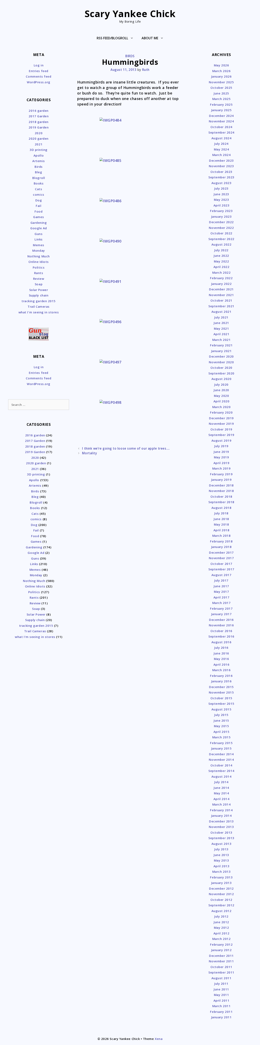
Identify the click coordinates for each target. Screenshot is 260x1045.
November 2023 (221, 166)
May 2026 (221, 65)
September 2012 (221, 905)
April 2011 (221, 1000)
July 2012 (221, 916)
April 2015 (221, 732)
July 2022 (221, 250)
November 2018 (221, 491)
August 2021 (221, 312)
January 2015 (221, 748)
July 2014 (221, 782)
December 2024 (221, 116)
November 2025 (221, 82)
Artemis (38, 161)
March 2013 (221, 871)
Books (39, 183)
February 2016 (221, 676)
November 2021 (221, 295)
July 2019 (221, 446)
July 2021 (221, 317)
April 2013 (221, 866)
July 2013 (221, 849)
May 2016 (221, 659)
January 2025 (221, 110)
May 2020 (221, 396)
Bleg (38, 172)
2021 (38, 144)
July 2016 (221, 647)
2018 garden (39, 122)
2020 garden (39, 138)
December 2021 (221, 289)
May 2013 (221, 860)
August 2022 (221, 244)
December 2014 (221, 754)
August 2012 (221, 911)
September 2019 (221, 435)
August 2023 (221, 183)
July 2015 (221, 715)
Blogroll (38, 178)
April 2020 (221, 401)
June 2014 (221, 788)
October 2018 (221, 496)
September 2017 (221, 569)
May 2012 (221, 927)
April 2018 (221, 530)
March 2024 (221, 155)
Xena (158, 1039)
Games (38, 217)
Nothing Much (38, 256)
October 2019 (221, 429)
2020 (38, 133)
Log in (38, 65)
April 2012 (221, 933)
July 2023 (221, 188)
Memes (38, 245)
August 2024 (221, 138)
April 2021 (221, 334)
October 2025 (221, 88)
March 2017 (221, 603)
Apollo (39, 155)
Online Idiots (38, 262)
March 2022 (221, 272)
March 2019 (221, 468)
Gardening (38, 223)
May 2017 (221, 591)
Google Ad (38, 228)
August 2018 (221, 508)
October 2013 (221, 832)
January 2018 (221, 547)
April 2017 (221, 597)
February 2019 (221, 474)
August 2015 (221, 709)
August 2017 (221, 575)
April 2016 (221, 664)
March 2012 (221, 939)
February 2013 (221, 877)
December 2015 (221, 687)
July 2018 (221, 513)
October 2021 (221, 300)
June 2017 (221, 586)
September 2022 (221, 239)
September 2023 (221, 177)
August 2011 (221, 978)
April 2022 (221, 267)
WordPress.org (38, 82)
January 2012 (221, 950)
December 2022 (221, 222)
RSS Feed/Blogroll (112, 38)
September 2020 (221, 373)
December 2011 (221, 956)
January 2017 (221, 614)
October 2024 (221, 127)
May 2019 (221, 457)
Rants (38, 273)
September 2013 (221, 838)
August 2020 (221, 379)
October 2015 (221, 698)
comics (38, 194)
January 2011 (221, 1017)
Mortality (89, 453)
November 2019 (221, 424)
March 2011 (221, 1006)
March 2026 (221, 71)
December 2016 (221, 620)
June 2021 (221, 323)
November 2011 (221, 961)
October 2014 (221, 765)
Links (39, 239)
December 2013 (221, 821)
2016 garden (39, 111)
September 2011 (221, 972)
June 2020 (221, 390)
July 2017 (221, 580)
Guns (38, 234)
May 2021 (221, 328)
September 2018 (221, 502)
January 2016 (221, 681)
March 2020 (221, 407)
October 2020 (221, 368)
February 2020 (221, 412)
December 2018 (221, 485)
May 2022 (221, 261)
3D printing (39, 150)
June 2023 (221, 194)
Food (38, 211)
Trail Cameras (39, 306)
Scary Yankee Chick (130, 13)
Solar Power (38, 290)
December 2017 (221, 552)
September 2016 (221, 636)
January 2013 (221, 883)
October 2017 (221, 564)
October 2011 (221, 967)
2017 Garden (39, 116)
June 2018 (221, 519)
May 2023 (221, 200)
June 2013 (221, 855)
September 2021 (221, 306)
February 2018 (221, 541)
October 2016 (221, 631)
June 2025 (221, 93)
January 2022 (221, 284)
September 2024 (221, 132)
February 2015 (221, 743)
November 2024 (221, 121)
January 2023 (221, 216)
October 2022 (221, 233)
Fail (38, 206)
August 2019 (221, 440)
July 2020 (221, 384)
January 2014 (221, 815)
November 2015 (221, 692)
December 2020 (221, 356)
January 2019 (221, 479)
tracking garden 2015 (39, 301)
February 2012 (221, 944)
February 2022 (221, 278)
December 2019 (221, 418)
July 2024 (221, 144)
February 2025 (221, 104)
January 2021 (221, 351)
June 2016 (221, 653)
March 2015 (221, 737)
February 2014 (221, 810)
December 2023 (221, 160)
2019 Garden (39, 127)
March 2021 (221, 340)
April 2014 (221, 799)
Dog (38, 200)
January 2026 (221, 76)
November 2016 (221, 625)
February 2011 (221, 1012)
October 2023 (221, 172)
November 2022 (221, 228)
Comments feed (38, 76)
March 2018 (221, 535)
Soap (38, 284)
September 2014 (221, 771)
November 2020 (221, 362)
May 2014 (221, 793)
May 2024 (221, 149)
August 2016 (221, 642)
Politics (38, 267)
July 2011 (221, 983)
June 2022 (221, 256)
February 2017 (221, 608)
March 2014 (221, 804)
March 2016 (221, 670)
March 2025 (221, 99)
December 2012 (221, 888)
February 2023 (221, 211)
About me (150, 38)
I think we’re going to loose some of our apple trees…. (126, 448)
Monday (38, 250)
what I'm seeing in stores (38, 312)
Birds (130, 56)
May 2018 (221, 524)
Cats (38, 189)
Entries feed (38, 71)
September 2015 (221, 703)
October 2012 (221, 900)
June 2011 (221, 989)
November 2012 (221, 894)
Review (38, 279)
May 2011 (221, 995)
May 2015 (221, 726)
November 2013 (221, 827)
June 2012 (221, 922)
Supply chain (38, 295)
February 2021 (221, 345)
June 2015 (221, 720)
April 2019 (221, 463)
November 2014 (221, 759)
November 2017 (221, 558)
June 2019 (221, 452)
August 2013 (221, 844)
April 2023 (221, 205)
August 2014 (221, 776)
